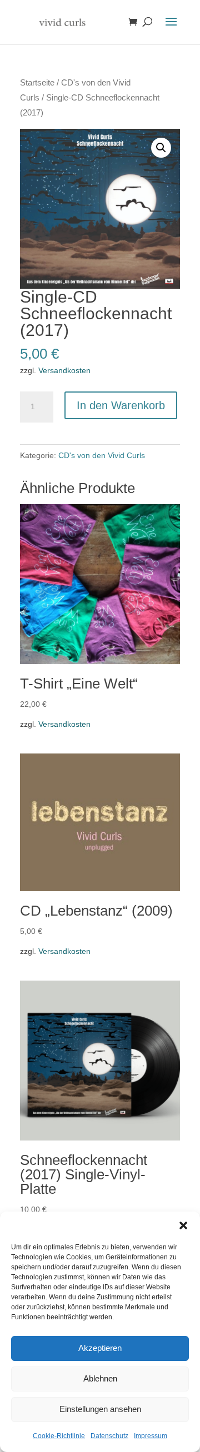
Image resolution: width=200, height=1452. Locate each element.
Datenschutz (109, 1436)
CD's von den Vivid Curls (101, 455)
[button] (183, 1225)
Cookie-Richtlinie (59, 1436)
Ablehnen (100, 1378)
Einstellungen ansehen (100, 1409)
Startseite (37, 82)
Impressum (150, 1436)
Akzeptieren (100, 1348)
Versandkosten (64, 370)
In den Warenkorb (121, 405)
